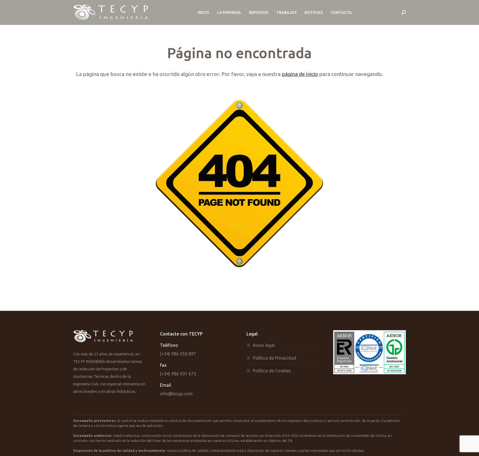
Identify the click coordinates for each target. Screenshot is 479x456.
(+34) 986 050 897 (178, 353)
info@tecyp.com (176, 393)
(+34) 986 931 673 (178, 373)
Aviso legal (264, 345)
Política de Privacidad (274, 357)
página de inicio (300, 74)
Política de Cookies (272, 370)
